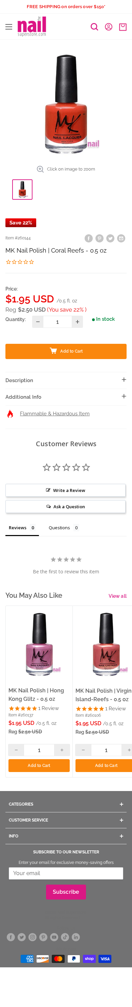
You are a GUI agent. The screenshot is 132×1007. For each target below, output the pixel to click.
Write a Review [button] (69, 490)
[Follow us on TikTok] (65, 937)
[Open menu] (8, 26)
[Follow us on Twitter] (22, 937)
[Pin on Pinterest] (99, 238)
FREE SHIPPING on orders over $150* (66, 6)
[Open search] (94, 27)
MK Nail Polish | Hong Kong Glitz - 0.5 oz (36, 694)
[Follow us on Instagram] (32, 937)
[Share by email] (121, 238)
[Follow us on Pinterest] (43, 937)
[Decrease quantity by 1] (37, 322)
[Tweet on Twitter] (110, 238)
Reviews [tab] (17, 528)
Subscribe (66, 892)
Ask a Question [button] (69, 507)
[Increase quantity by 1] (77, 322)
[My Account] (108, 26)
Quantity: (15, 319)
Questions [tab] (59, 528)
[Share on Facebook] (89, 238)
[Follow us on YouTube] (54, 937)
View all (118, 596)
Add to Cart (39, 765)
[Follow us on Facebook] (11, 937)
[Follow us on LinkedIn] (76, 937)
